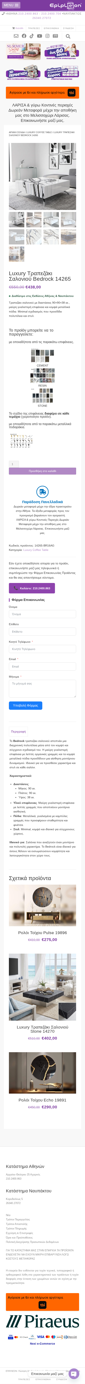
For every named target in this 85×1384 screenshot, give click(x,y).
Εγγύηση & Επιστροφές (19, 1233)
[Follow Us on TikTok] (33, 36)
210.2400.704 (51, 13)
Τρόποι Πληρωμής (16, 1228)
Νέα (8, 1215)
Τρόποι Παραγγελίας (18, 1219)
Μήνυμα (14, 676)
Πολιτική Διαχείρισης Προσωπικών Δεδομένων (32, 1241)
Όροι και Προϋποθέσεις (19, 1237)
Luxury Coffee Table (39, 132)
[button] (11, 5)
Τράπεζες (34, 28)
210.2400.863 (28, 13)
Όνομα (13, 606)
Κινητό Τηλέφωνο (19, 641)
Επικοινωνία (51, 28)
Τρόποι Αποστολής (16, 1224)
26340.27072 (41, 18)
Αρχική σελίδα (17, 132)
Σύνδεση (68, 28)
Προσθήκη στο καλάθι (42, 471)
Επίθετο (14, 624)
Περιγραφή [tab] (18, 731)
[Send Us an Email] (17, 36)
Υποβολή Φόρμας (25, 705)
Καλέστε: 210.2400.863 (32, 588)
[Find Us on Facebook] (25, 36)
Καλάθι (19, 28)
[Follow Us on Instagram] (48, 36)
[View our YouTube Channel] (41, 36)
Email (12, 659)
